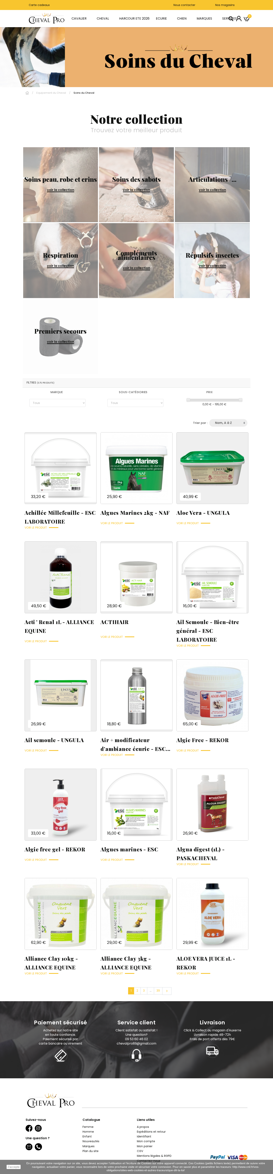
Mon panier (144, 1146)
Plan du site (91, 1151)
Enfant (87, 1136)
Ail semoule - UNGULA (54, 740)
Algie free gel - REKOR (55, 849)
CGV (140, 1151)
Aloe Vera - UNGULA (203, 512)
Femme (88, 1127)
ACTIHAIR (115, 621)
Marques (89, 1146)
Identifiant (144, 1136)
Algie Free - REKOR (202, 740)
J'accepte (14, 1166)
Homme (88, 1132)
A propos (143, 1127)
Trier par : (200, 423)
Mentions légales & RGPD (154, 1156)
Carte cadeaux (39, 5)
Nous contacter (184, 5)
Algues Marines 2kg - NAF (135, 512)
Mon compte (146, 1141)
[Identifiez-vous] (239, 18)
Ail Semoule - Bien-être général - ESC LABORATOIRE (207, 630)
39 (158, 991)
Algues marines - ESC (129, 849)
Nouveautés (91, 1141)
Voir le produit (36, 528)
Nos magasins (224, 5)
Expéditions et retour (151, 1132)
